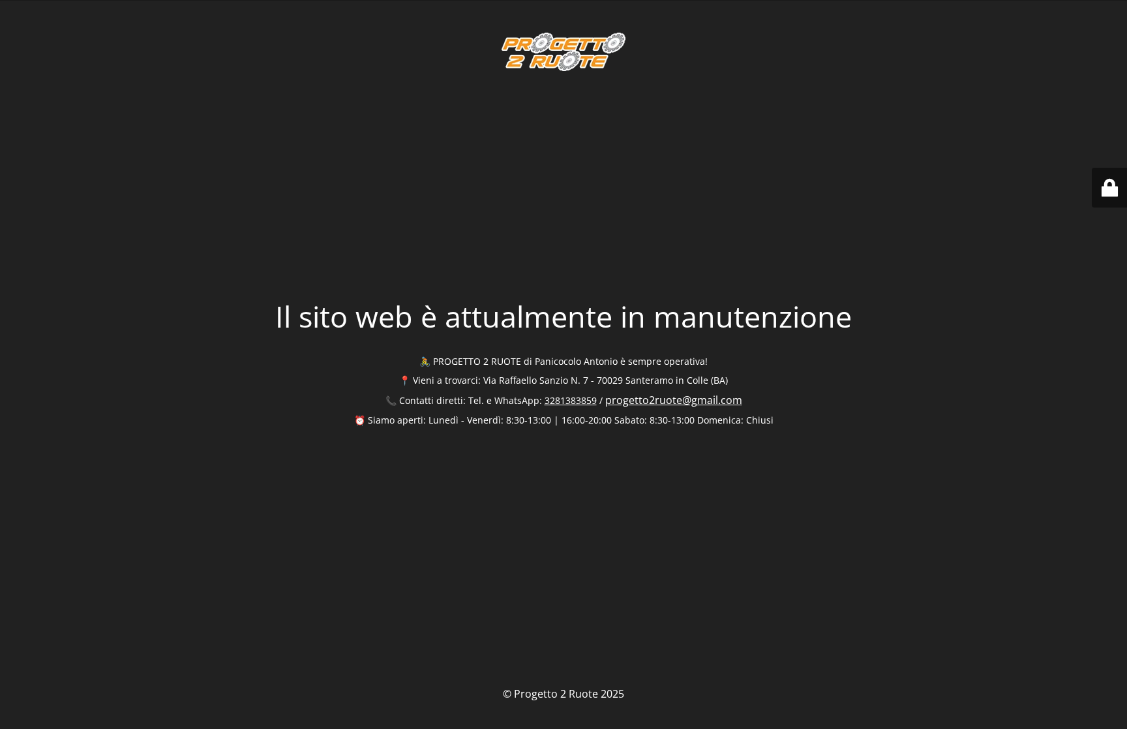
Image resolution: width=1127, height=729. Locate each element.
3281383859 (571, 400)
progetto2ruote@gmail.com (673, 400)
